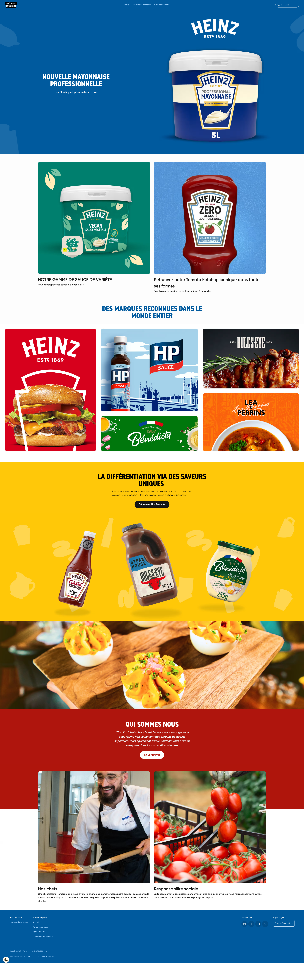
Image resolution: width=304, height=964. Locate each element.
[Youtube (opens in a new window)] (258, 924)
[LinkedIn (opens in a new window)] (265, 924)
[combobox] (287, 4)
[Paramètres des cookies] (6, 960)
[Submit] (278, 4)
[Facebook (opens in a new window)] (251, 924)
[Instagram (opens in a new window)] (244, 924)
